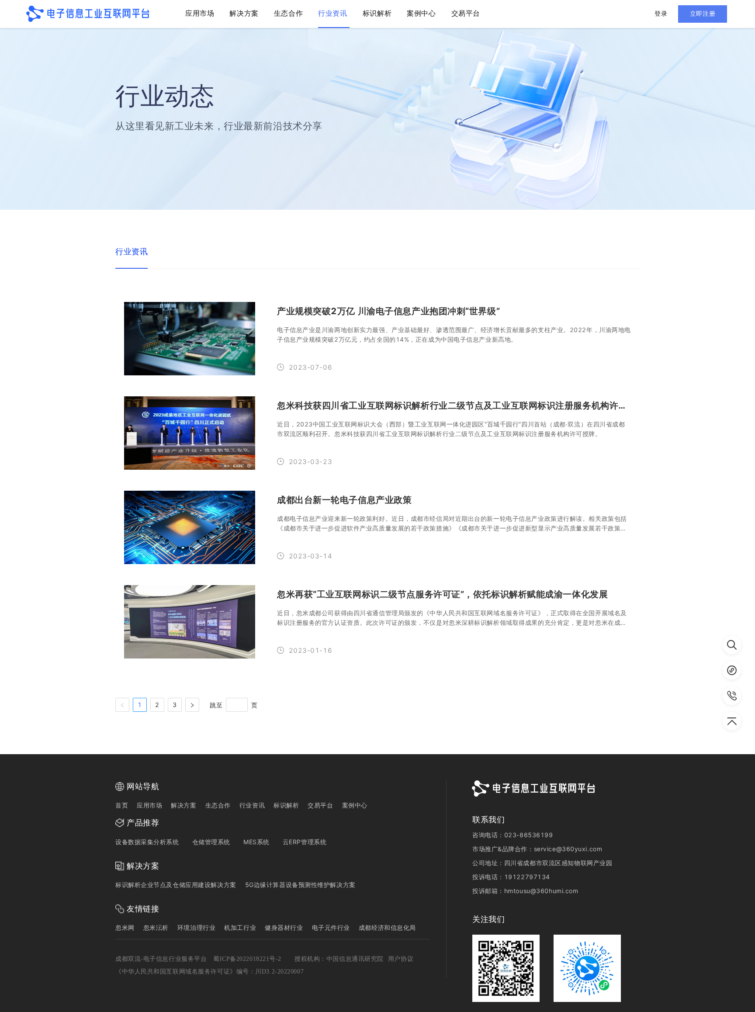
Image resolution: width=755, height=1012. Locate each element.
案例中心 (354, 805)
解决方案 (183, 805)
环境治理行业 (196, 927)
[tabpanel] (377, 502)
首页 (121, 805)
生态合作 (218, 805)
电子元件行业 (331, 927)
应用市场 (149, 805)
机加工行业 (240, 927)
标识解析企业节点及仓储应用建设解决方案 (175, 884)
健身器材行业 (284, 927)
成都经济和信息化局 (387, 927)
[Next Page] (192, 705)
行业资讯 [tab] (131, 251)
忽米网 (125, 927)
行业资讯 (252, 805)
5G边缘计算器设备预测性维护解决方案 (300, 884)
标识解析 (286, 805)
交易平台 (320, 805)
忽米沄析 (156, 927)
